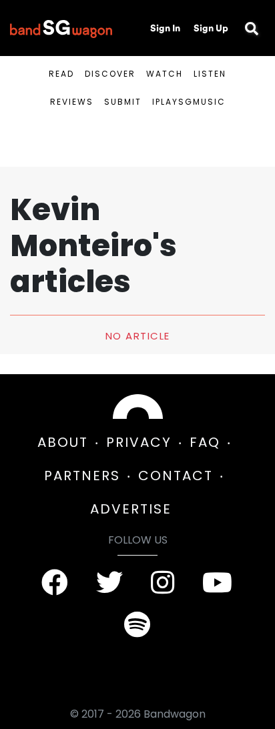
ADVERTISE (131, 509)
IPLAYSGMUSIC (189, 101)
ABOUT (62, 442)
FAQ (205, 442)
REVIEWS (71, 101)
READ (61, 73)
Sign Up (211, 28)
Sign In (165, 28)
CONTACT (175, 475)
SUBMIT (123, 101)
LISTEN (210, 73)
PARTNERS (82, 475)
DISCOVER (110, 73)
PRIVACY (139, 442)
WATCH (164, 73)
